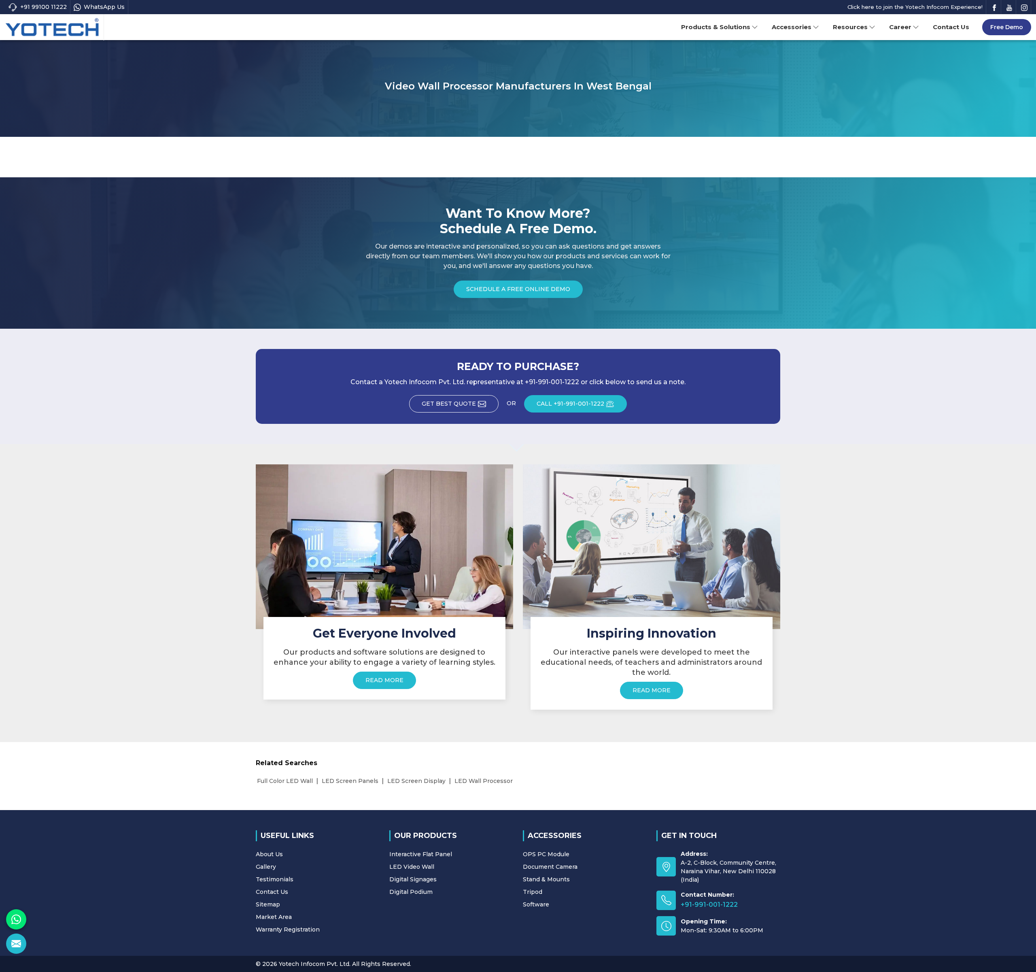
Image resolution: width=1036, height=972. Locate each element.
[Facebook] (994, 7)
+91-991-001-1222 (709, 904)
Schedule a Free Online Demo (518, 289)
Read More (384, 680)
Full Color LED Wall (285, 781)
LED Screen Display (416, 781)
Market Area (274, 917)
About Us (269, 854)
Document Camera (550, 866)
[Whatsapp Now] (16, 919)
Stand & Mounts (546, 879)
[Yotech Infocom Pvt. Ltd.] (52, 27)
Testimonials (274, 879)
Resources (850, 27)
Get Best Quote (449, 403)
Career (900, 27)
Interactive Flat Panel (420, 854)
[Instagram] (1024, 7)
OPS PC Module (546, 854)
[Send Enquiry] (16, 944)
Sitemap (268, 904)
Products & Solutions (715, 27)
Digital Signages (413, 879)
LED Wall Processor (483, 781)
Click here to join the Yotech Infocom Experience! (915, 7)
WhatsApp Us (104, 7)
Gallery (266, 866)
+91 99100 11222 (43, 7)
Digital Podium (411, 891)
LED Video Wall (411, 866)
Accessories (791, 27)
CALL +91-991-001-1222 (570, 403)
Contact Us (951, 27)
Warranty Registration (288, 929)
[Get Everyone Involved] (384, 546)
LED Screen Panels (350, 781)
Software (536, 904)
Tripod (532, 891)
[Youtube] (1009, 7)
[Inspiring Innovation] (651, 546)
